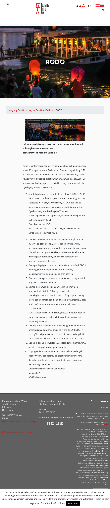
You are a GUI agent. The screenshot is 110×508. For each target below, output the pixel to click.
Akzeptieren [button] (73, 503)
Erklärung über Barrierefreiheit (17, 432)
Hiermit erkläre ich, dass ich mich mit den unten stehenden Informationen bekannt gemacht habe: (92, 416)
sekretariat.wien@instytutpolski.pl (19, 421)
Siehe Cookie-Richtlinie (53, 503)
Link (106, 425)
